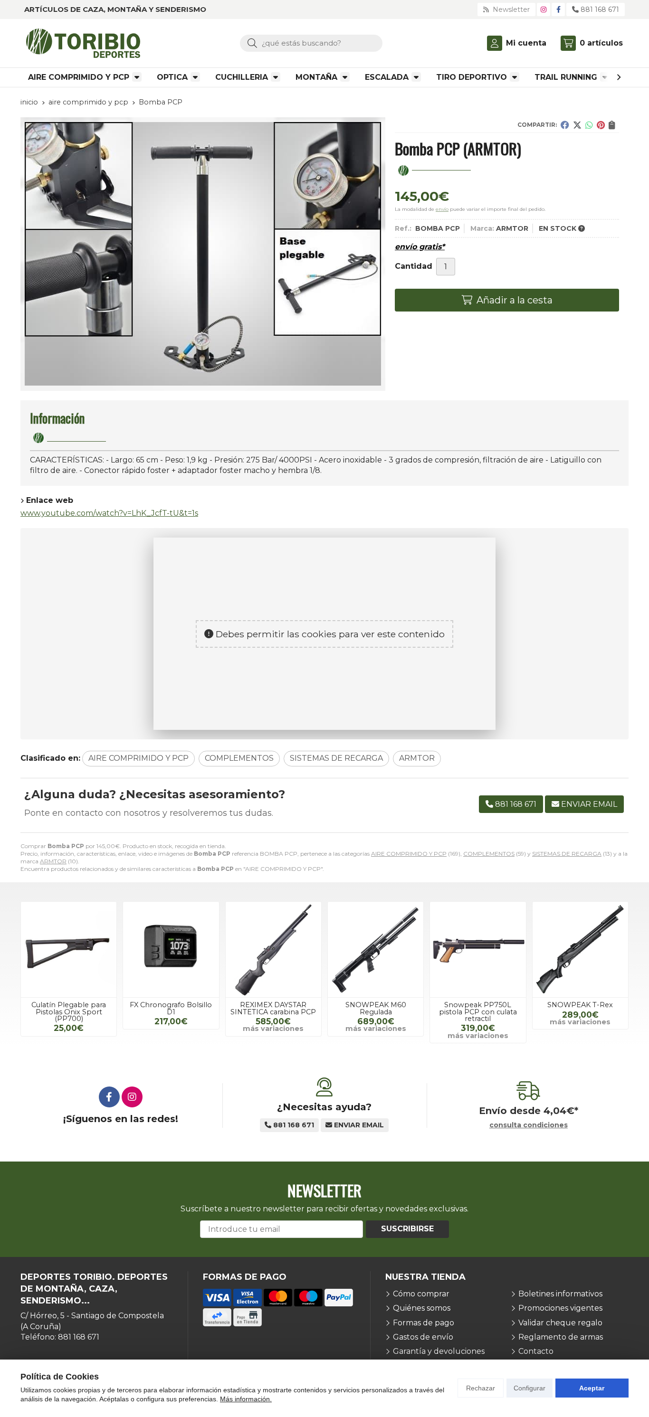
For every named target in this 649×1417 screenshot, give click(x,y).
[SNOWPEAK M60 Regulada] (375, 949)
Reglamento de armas (560, 1336)
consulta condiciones (528, 1125)
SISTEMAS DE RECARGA (566, 853)
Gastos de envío (423, 1336)
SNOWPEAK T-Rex (580, 1005)
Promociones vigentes (560, 1308)
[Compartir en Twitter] (577, 125)
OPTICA (172, 77)
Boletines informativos (560, 1293)
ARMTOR (53, 861)
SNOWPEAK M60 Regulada (375, 1008)
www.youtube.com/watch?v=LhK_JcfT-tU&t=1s (109, 513)
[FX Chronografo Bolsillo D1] (171, 949)
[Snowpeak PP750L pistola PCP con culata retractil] (477, 949)
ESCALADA (387, 77)
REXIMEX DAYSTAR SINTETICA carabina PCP (273, 1008)
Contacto (536, 1351)
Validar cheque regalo (560, 1322)
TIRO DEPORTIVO (471, 77)
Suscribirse (407, 1228)
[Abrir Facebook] (558, 9)
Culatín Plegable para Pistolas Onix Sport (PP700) (68, 1012)
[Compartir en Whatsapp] (589, 125)
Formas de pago (423, 1322)
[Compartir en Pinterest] (601, 125)
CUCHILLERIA (241, 77)
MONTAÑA (316, 77)
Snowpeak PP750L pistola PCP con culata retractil (478, 1012)
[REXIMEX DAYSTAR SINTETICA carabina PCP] (273, 949)
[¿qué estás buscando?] (311, 42)
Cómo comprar (421, 1293)
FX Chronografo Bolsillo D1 (171, 1008)
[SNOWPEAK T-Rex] (580, 949)
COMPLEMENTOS (489, 853)
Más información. (246, 1399)
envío (442, 209)
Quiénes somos (421, 1308)
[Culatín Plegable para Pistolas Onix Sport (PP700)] (68, 949)
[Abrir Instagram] (543, 9)
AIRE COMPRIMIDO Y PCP (78, 77)
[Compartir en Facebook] (565, 125)
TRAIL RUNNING (565, 77)
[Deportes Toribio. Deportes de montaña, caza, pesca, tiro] (83, 43)
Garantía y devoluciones (439, 1351)
